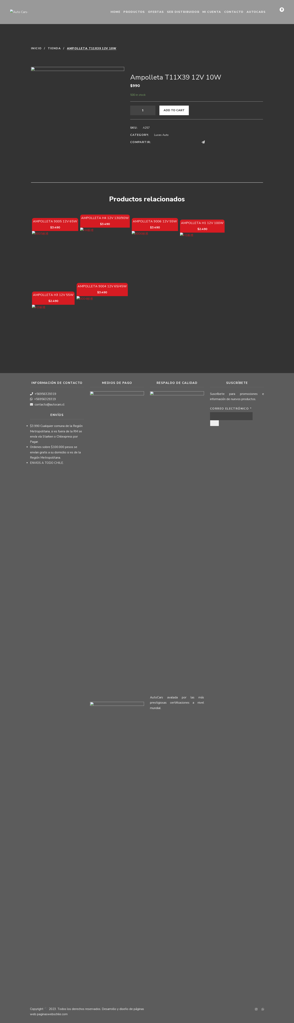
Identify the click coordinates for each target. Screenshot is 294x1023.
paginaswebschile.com (52, 1014)
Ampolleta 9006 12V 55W (155, 221)
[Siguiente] (260, 48)
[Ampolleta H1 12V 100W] (202, 255)
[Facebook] (157, 142)
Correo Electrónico (231, 409)
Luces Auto (161, 135)
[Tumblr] (180, 142)
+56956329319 (45, 394)
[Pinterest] (187, 142)
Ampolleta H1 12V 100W (202, 223)
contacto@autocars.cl (49, 405)
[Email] (195, 142)
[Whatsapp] (263, 1009)
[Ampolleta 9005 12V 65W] (55, 254)
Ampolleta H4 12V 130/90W (105, 218)
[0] (277, 13)
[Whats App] (211, 142)
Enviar (214, 423)
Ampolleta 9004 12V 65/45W (102, 286)
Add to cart (174, 110)
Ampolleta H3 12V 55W (53, 295)
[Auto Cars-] (19, 12)
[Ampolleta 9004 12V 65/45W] (102, 321)
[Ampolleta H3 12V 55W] (53, 326)
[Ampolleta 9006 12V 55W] (155, 254)
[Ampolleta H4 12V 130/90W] (105, 252)
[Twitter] (165, 142)
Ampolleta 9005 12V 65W (55, 221)
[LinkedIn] (172, 142)
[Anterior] (251, 48)
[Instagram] (256, 1009)
